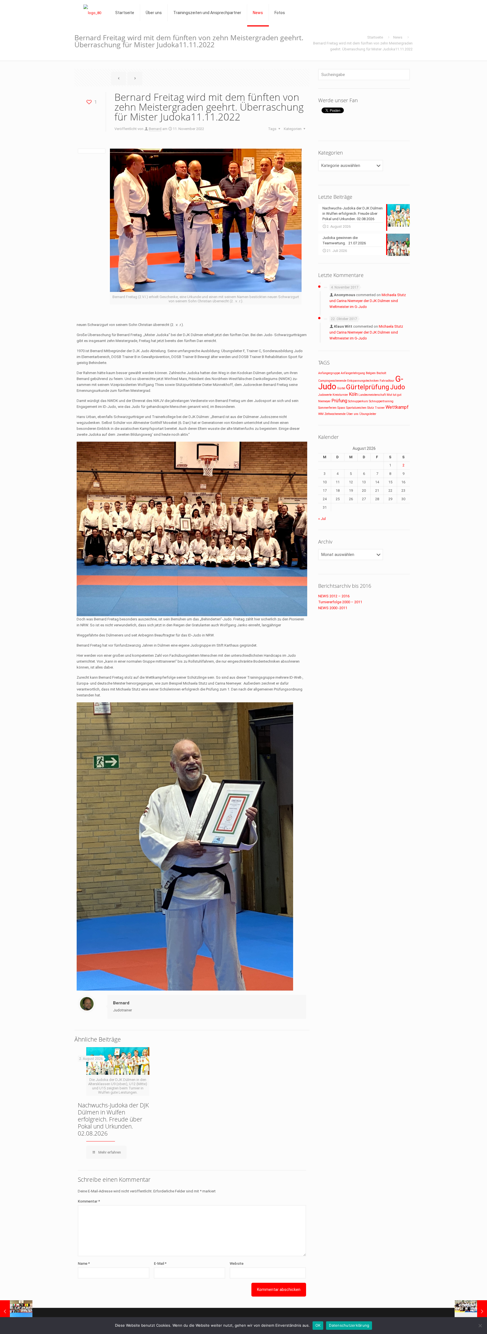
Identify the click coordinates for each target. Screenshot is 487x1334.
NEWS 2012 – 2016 (333, 596)
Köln (353, 394)
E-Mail (160, 1263)
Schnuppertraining (381, 401)
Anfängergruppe (329, 373)
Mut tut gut (394, 395)
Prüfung (339, 400)
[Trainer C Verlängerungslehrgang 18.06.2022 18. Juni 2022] (16, 1311)
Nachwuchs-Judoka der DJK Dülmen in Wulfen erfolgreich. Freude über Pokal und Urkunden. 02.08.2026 (113, 1119)
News (397, 37)
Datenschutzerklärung (349, 1325)
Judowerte (325, 395)
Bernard (155, 129)
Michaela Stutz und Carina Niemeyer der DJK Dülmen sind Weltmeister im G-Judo (367, 301)
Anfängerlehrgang (353, 373)
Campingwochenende (332, 381)
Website (237, 1263)
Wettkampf (397, 407)
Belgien (371, 373)
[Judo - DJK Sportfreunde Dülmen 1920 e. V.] (92, 12)
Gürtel (341, 388)
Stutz (370, 408)
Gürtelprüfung (367, 387)
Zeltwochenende (335, 414)
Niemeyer (324, 401)
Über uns (352, 414)
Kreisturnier (340, 395)
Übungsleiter (367, 414)
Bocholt (381, 373)
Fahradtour (387, 381)
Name (84, 1263)
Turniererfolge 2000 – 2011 (340, 602)
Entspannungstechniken (363, 381)
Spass (341, 408)
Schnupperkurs (358, 401)
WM (321, 414)
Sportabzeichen (356, 408)
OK (318, 1325)
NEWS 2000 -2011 (332, 608)
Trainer (380, 408)
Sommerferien (327, 408)
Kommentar (89, 1201)
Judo (397, 387)
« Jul (322, 519)
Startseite (375, 37)
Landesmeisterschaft (372, 395)
